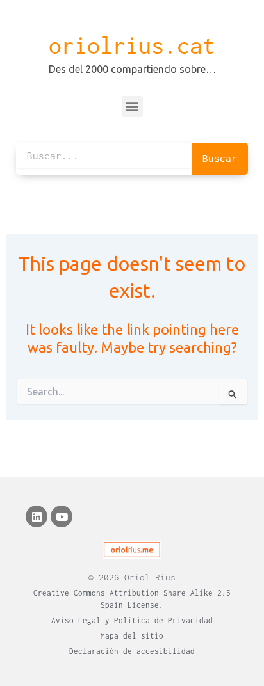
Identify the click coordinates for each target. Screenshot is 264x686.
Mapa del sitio (132, 636)
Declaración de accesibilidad (132, 651)
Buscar (219, 158)
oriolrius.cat (132, 45)
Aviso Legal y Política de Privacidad (132, 620)
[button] (132, 106)
